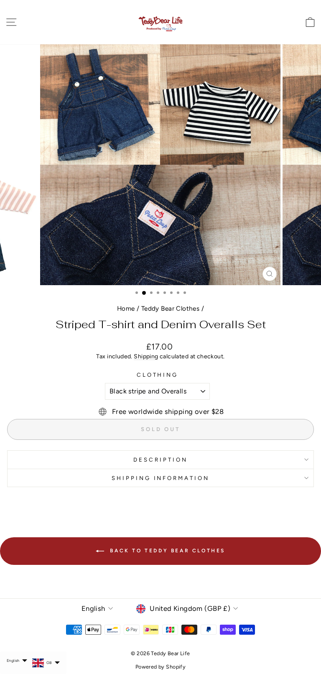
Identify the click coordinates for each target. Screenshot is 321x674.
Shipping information (161, 478)
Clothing (157, 374)
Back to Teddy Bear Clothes (166, 551)
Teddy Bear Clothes (170, 308)
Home (126, 308)
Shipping (146, 356)
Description (160, 459)
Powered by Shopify (160, 667)
